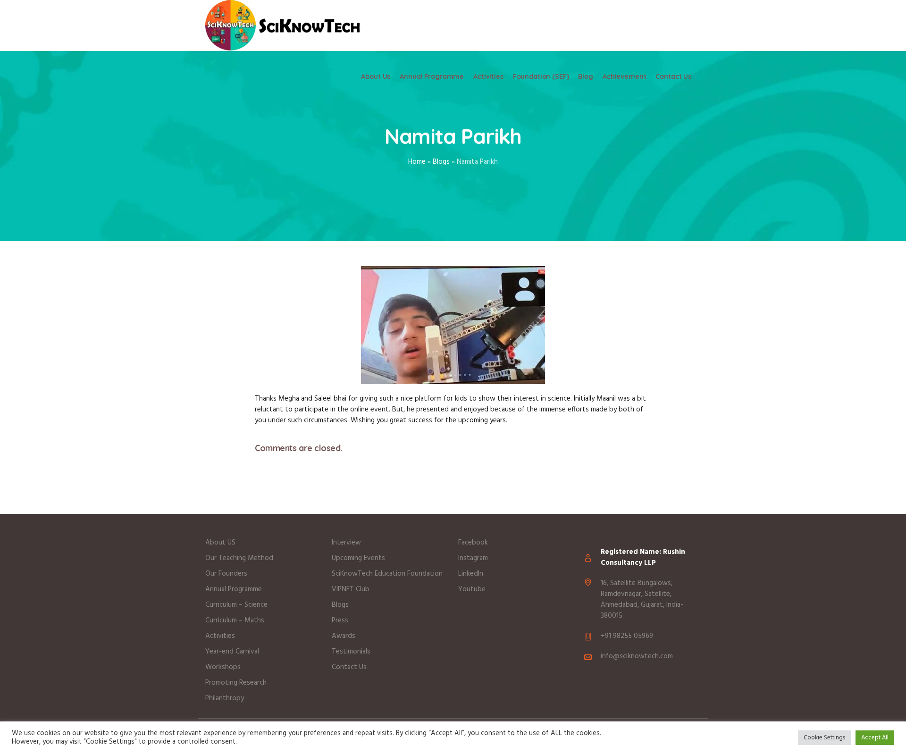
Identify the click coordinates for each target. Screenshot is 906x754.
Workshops (223, 667)
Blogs (441, 162)
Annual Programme (233, 589)
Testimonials (351, 651)
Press (340, 620)
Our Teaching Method (239, 558)
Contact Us (349, 667)
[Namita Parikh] (453, 324)
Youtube (472, 589)
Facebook (473, 542)
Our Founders (226, 573)
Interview (346, 542)
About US (220, 542)
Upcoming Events (358, 558)
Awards (343, 636)
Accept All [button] (875, 738)
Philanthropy (225, 698)
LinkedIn (470, 573)
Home (417, 162)
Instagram (473, 558)
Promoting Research (236, 682)
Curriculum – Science (236, 605)
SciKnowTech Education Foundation (387, 573)
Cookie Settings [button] (824, 738)
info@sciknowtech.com (637, 656)
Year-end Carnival (232, 651)
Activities (220, 636)
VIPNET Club (350, 589)
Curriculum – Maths (234, 620)
